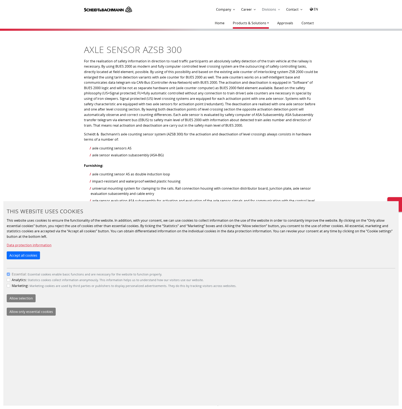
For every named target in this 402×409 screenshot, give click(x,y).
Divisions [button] (269, 9)
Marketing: (20, 285)
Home (219, 23)
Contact (308, 23)
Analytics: (19, 280)
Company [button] (223, 9)
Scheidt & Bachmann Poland (108, 9)
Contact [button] (292, 9)
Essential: (19, 274)
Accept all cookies (23, 255)
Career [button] (246, 9)
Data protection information (29, 245)
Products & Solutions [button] (249, 23)
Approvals (285, 23)
